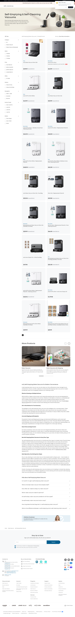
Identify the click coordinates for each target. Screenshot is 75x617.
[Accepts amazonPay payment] (68, 563)
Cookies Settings (6, 613)
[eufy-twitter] (72, 560)
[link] (46, 518)
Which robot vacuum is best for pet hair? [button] (33, 492)
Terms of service (15, 613)
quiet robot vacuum (65, 464)
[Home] (8, 6)
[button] (64, 36)
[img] (65, 563)
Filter (7, 36)
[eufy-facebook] (69, 560)
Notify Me (70, 7)
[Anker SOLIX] (10, 0)
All (6, 42)
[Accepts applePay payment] (65, 565)
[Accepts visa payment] (68, 569)
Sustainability (61, 590)
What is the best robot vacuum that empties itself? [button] (35, 484)
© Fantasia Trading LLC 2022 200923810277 (11, 611)
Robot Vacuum (9, 44)
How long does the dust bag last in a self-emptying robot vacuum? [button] (40, 504)
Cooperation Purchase (34, 583)
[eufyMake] (19, 0)
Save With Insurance (34, 592)
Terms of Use (30, 545)
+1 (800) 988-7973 (7, 563)
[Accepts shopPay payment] (71, 567)
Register (53, 542)
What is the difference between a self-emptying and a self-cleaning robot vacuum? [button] (44, 508)
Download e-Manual (48, 590)
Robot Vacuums (26, 368)
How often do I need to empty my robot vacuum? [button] (35, 488)
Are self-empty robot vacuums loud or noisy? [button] (34, 500)
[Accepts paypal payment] (68, 567)
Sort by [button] (57, 36)
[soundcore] (25, 0)
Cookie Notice (24, 613)
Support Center (47, 583)
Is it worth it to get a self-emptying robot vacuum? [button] (35, 480)
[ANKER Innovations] (66, 0)
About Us (24, 611)
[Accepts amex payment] (71, 563)
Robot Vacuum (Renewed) (12, 47)
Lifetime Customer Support (28, 568)
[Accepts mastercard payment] (65, 567)
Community (61, 592)
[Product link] (34, 49)
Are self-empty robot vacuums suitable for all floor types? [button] (37, 496)
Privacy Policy (36, 545)
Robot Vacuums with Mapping (55, 368)
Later (66, 7)
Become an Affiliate (34, 590)
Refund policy (39, 611)
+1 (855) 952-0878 (7, 565)
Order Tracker (18, 583)
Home (6, 528)
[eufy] (15, 0)
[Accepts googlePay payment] (71, 565)
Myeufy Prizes (18, 591)
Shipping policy (31, 611)
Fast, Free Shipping (26, 561)
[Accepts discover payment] (68, 565)
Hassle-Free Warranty (27, 566)
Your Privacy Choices (56, 611)
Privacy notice (47, 611)
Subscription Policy (33, 613)
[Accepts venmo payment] (65, 569)
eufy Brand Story (62, 583)
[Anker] (5, 0)
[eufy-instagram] (65, 560)
